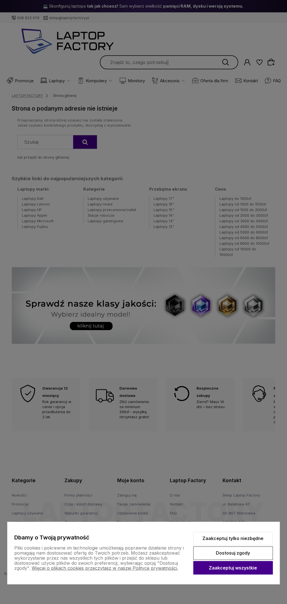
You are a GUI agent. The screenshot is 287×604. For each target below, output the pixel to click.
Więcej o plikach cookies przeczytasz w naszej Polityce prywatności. (105, 568)
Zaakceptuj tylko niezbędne (232, 538)
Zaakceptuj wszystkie (233, 568)
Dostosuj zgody (233, 553)
